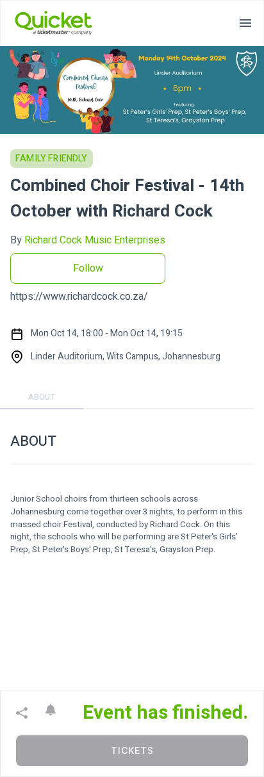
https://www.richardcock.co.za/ (79, 296)
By (87, 240)
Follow (88, 268)
